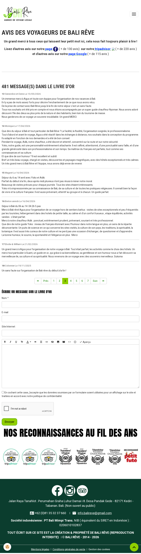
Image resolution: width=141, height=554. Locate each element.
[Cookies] (7, 547)
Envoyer (9, 422)
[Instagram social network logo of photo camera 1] (69, 490)
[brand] (18, 14)
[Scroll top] (134, 547)
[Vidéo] (64, 341)
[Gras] (5, 341)
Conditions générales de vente (69, 549)
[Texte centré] (41, 341)
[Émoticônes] (75, 341)
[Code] (69, 341)
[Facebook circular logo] (57, 490)
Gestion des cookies (99, 549)
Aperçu (86, 342)
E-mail (5, 312)
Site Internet (8, 326)
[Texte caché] (52, 341)
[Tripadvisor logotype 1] (82, 490)
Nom (4, 298)
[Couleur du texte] (29, 341)
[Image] (58, 341)
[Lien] (47, 341)
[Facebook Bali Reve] (55, 49)
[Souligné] (16, 341)
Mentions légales (40, 549)
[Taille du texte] (22, 341)
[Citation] (35, 341)
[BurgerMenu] (134, 14)
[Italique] (10, 341)
